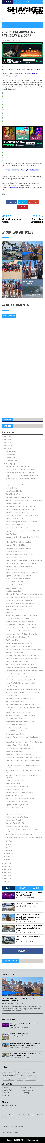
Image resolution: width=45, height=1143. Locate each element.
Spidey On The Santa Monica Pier (17, 512)
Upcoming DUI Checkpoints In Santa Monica (21, 479)
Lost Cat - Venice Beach (14, 591)
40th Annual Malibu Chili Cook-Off (17, 637)
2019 (6, 869)
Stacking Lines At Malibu (14, 820)
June (8, 844)
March (8, 853)
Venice (6, 1095)
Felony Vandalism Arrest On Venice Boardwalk (21, 616)
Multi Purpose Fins (12, 640)
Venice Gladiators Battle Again (16, 725)
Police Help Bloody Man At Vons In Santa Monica (22, 597)
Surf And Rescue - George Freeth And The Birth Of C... (24, 837)
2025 (6, 440)
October (9, 458)
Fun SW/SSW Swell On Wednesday (17, 582)
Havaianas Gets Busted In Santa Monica (19, 600)
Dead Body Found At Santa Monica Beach (20, 698)
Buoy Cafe (9, 612)
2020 (6, 866)
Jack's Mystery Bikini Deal (14, 491)
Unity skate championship (36, 220)
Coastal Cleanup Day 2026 (27, 904)
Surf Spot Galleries (9, 1075)
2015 (6, 882)
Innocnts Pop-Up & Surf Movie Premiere (19, 497)
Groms (26, 1072)
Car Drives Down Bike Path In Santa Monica (20, 622)
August (8, 464)
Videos (20, 1079)
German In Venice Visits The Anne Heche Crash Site (23, 668)
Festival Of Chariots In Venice (16, 731)
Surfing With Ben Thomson (15, 609)
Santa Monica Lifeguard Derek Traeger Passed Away (24, 649)
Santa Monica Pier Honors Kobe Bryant (19, 554)
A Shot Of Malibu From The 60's (16, 551)
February (9, 856)
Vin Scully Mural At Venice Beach (17, 745)
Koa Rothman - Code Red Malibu (17, 802)
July (7, 841)
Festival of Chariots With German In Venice (20, 716)
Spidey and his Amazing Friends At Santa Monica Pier (24, 594)
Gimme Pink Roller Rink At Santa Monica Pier (21, 683)
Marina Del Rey (28, 1087)
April (7, 850)
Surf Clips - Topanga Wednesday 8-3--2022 (20, 799)
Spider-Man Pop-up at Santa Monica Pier (19, 566)
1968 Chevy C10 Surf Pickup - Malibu (18, 548)
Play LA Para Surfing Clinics (15, 808)
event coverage (30, 1079)
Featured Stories (8, 1072)
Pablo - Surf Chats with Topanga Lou (18, 542)
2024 (6, 443)
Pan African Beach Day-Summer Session (20, 509)
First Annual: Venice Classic (15, 701)
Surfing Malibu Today (13, 783)
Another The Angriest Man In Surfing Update (21, 677)
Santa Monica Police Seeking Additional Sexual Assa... (24, 689)
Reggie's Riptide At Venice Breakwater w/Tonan (22, 476)
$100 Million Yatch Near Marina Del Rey (19, 643)
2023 (6, 446)
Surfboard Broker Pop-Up (14, 503)
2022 (6, 449)
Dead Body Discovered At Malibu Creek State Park (23, 655)
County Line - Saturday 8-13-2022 (17, 631)
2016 (6, 879)
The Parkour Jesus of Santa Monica (18, 466)
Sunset (6, 1093)
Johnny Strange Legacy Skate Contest (19, 646)
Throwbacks (30, 1075)
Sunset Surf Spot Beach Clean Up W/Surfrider (21, 573)
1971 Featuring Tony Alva (14, 795)
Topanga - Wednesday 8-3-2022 (17, 805)
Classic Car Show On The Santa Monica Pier (21, 563)
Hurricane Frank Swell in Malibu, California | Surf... (22, 634)
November (9, 455)
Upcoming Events (8, 1079)
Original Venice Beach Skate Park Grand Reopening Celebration (19, 999)
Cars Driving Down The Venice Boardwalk (20, 473)
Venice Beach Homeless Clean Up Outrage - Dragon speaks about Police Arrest (28, 917)
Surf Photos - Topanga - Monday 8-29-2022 (21, 506)
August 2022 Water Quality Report (17, 619)
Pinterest (23, 207)
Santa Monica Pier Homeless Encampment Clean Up (23, 658)
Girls (18, 1072)
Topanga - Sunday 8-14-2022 (16, 652)
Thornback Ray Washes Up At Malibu (18, 579)
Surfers (20, 1075)
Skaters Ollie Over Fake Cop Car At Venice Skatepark (24, 742)
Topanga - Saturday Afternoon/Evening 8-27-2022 (23, 531)
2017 (6, 876)
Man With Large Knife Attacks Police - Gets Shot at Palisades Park (29, 928)
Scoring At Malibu (12, 488)
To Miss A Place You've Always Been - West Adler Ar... (24, 628)
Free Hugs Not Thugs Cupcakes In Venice (20, 665)
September (10, 461)
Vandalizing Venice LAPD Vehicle (17, 786)
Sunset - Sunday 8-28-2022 (15, 519)
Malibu (6, 1087)
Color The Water (11, 686)
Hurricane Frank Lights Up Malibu (17, 817)
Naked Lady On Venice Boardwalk (17, 528)
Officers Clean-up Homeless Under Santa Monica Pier (24, 680)
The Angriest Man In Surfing (15, 734)
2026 (6, 437)
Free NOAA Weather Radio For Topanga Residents (23, 692)
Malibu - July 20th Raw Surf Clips (17, 662)
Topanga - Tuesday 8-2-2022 (15, 823)
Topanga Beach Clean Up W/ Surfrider (19, 576)
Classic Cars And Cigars (14, 557)
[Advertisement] (22, 388)
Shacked (22, 1140)
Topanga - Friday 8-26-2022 (15, 545)
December (9, 452)
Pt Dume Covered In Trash (15, 789)
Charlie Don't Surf (11, 695)
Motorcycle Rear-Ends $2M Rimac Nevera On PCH (23, 603)
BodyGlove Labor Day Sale (15, 485)
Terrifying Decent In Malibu (15, 585)
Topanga (26, 1093)
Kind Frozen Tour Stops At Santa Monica (20, 792)
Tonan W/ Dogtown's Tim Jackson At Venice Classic (24, 500)
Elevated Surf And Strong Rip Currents (19, 834)
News (33, 1072)
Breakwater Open (11, 570)
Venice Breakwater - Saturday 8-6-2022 (19, 748)
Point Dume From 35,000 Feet (16, 719)
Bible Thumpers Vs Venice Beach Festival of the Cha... (24, 560)
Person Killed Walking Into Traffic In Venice (20, 754)
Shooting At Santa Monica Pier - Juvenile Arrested (19, 2)
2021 (6, 863)
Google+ (34, 202)
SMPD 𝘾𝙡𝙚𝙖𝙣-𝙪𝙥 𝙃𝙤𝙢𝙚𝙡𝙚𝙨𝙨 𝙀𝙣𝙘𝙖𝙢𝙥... (20, 722)
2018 (6, 873)
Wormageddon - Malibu (14, 588)
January (9, 859)
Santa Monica (28, 1090)
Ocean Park (8, 1090)
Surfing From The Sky (13, 482)
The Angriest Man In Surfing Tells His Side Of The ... (23, 704)
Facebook (12, 202)
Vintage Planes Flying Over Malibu (17, 826)
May (7, 847)
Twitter (23, 202)
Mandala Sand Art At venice (15, 525)
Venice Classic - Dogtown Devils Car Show (20, 470)
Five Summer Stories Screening (16, 728)
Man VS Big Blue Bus (13, 494)
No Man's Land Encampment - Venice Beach (21, 625)
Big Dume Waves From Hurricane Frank (19, 814)
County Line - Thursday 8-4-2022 (17, 780)
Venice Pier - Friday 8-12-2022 (16, 674)
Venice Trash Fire (11, 811)
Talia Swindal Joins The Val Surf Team (19, 606)
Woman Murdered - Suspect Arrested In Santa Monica (24, 671)
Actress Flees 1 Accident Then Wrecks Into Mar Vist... (24, 757)
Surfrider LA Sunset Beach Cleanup (18, 712)
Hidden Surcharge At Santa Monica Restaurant (21, 522)
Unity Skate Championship (14, 751)
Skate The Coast (11, 534)
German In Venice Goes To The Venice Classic (22, 516)
